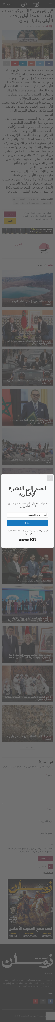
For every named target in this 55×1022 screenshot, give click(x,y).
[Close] (50, 478)
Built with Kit (27, 539)
